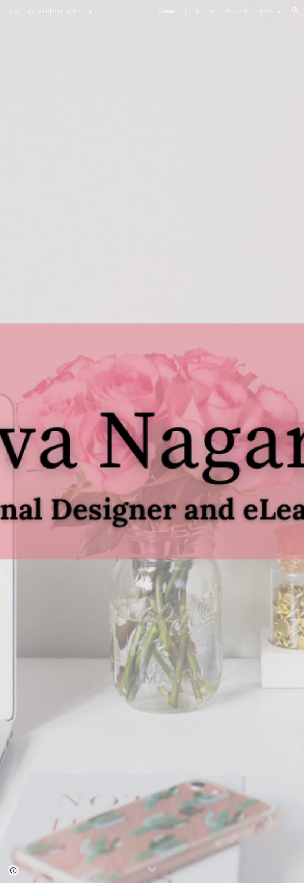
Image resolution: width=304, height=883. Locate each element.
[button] (295, 10)
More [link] (267, 10)
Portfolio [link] (196, 10)
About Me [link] (237, 10)
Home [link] (167, 10)
